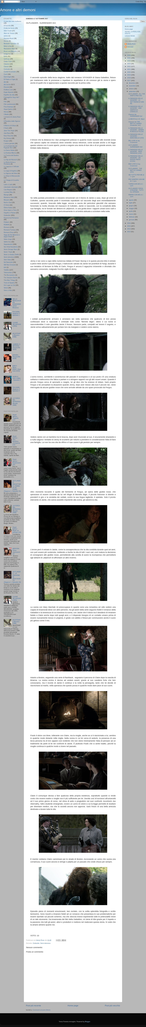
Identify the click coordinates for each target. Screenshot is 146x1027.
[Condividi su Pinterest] (65, 940)
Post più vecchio (112, 1005)
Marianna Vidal (9, 197)
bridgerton (7, 54)
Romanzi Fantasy (10, 230)
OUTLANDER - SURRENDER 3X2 (135, 146)
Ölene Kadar (8, 207)
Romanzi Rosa (9, 232)
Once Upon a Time (10, 210)
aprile (131, 211)
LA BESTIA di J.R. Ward (136, 119)
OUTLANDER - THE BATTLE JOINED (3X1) (135, 170)
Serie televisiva (45, 943)
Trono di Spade (9, 283)
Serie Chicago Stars (10, 249)
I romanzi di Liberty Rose (12, 117)
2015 (129, 226)
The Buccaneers (9, 275)
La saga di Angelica (10, 171)
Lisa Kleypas (8, 189)
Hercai (6, 112)
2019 (129, 75)
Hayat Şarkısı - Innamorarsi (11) (17, 461)
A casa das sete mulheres (12, 21)
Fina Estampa (8, 107)
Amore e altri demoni (17, 10)
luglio (131, 203)
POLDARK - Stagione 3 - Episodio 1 (17, 313)
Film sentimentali (9, 104)
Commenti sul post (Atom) (41, 1010)
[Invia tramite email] (57, 940)
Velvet (6, 288)
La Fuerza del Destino (11, 155)
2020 (129, 72)
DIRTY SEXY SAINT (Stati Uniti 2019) (17, 368)
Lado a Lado (8, 184)
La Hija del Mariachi (10, 159)
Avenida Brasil (8, 38)
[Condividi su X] (61, 940)
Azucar (6, 41)
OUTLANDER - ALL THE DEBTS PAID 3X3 (136, 94)
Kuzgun (6, 141)
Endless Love (8, 89)
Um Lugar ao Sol (9, 285)
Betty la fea (7, 46)
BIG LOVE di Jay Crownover (134, 141)
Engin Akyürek (8, 92)
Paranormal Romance (11, 218)
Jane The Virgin (9, 130)
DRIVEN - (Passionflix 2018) (16, 356)
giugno (131, 205)
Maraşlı (6, 195)
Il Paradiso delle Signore (12, 121)
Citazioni (7, 64)
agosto (131, 200)
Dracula (6, 87)
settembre (132, 91)
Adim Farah (8, 31)
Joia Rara (7, 133)
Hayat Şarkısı (8, 109)
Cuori (5, 74)
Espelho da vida (9, 95)
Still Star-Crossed (9, 265)
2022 (129, 66)
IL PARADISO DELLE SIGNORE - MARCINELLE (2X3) (136, 136)
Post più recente (33, 1005)
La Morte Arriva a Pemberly (9, 163)
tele (5, 267)
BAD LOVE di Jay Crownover (134, 164)
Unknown (130, 47)
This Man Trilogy (9, 280)
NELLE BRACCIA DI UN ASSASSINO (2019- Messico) (17, 303)
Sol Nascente (8, 262)
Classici (6, 66)
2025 (129, 58)
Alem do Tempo (9, 33)
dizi (5, 82)
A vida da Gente (9, 28)
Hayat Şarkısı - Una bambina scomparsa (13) (16, 440)
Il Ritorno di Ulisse (10, 125)
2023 (129, 63)
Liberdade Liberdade (11, 187)
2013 (129, 231)
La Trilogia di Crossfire (11, 180)
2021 (129, 69)
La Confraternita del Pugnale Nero (10, 147)
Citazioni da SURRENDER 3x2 (135, 115)
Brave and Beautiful (10, 51)
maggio (131, 208)
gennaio (132, 219)
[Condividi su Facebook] (63, 940)
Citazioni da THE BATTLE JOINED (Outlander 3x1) (135, 123)
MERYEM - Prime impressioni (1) (16, 551)
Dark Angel (7, 77)
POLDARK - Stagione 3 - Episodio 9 (17, 389)
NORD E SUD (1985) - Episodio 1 (17, 378)
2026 (129, 55)
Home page (73, 1005)
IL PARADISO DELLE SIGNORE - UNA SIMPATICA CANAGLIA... (135, 109)
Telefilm (6, 270)
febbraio (132, 217)
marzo (131, 214)
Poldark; (6, 222)
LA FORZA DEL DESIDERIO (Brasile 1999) (17, 401)
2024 (129, 61)
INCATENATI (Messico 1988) (17, 335)
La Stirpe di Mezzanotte (12, 176)
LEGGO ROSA (130, 36)
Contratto (7, 69)
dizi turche (7, 84)
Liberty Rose (131, 44)
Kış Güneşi (7, 138)
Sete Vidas (7, 259)
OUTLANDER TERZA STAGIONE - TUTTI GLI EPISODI (135, 190)
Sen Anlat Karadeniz (10, 247)
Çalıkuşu (7, 59)
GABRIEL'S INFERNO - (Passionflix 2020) (16, 346)
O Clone (6, 205)
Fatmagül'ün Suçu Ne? (11, 97)
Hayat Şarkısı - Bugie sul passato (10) (17, 529)
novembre (132, 86)
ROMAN (6, 225)
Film (5, 101)
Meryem (6, 200)
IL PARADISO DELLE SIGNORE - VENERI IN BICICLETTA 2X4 (136, 129)
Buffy (5, 56)
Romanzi (7, 227)
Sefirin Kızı (7, 242)
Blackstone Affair (9, 49)
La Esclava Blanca (10, 153)
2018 (129, 78)
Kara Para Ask (8, 136)
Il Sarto (6, 128)
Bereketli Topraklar (10, 43)
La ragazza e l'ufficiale (11, 166)
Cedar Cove (8, 61)
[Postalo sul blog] (59, 940)
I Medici (6, 114)
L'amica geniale (9, 143)
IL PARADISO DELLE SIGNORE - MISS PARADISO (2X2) (135, 151)
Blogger (87, 1021)
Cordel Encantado (10, 71)
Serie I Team (8, 252)
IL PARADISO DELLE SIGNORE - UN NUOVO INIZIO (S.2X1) (135, 158)
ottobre (131, 88)
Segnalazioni (8, 244)
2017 (129, 80)
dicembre (132, 83)
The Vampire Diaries (11, 277)
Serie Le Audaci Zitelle (11, 254)
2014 (129, 229)
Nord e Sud (7, 202)
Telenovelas (8, 272)
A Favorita (7, 25)
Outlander (36, 943)
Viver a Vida (8, 290)
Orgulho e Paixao (9, 213)
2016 (129, 223)
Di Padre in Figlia (9, 79)
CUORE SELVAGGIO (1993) (17, 324)
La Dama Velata (9, 150)
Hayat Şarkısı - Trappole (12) (15, 417)
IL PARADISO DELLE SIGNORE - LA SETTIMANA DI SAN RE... (136, 101)
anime (6, 36)
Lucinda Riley (8, 192)
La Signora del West (10, 173)
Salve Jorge (8, 239)
